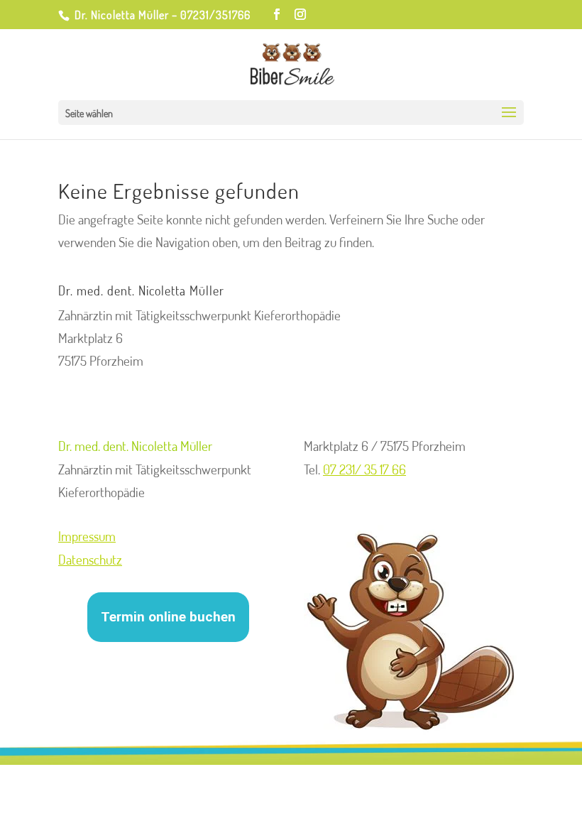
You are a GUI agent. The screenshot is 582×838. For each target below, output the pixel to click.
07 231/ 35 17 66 (364, 469)
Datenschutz (90, 559)
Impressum (87, 536)
